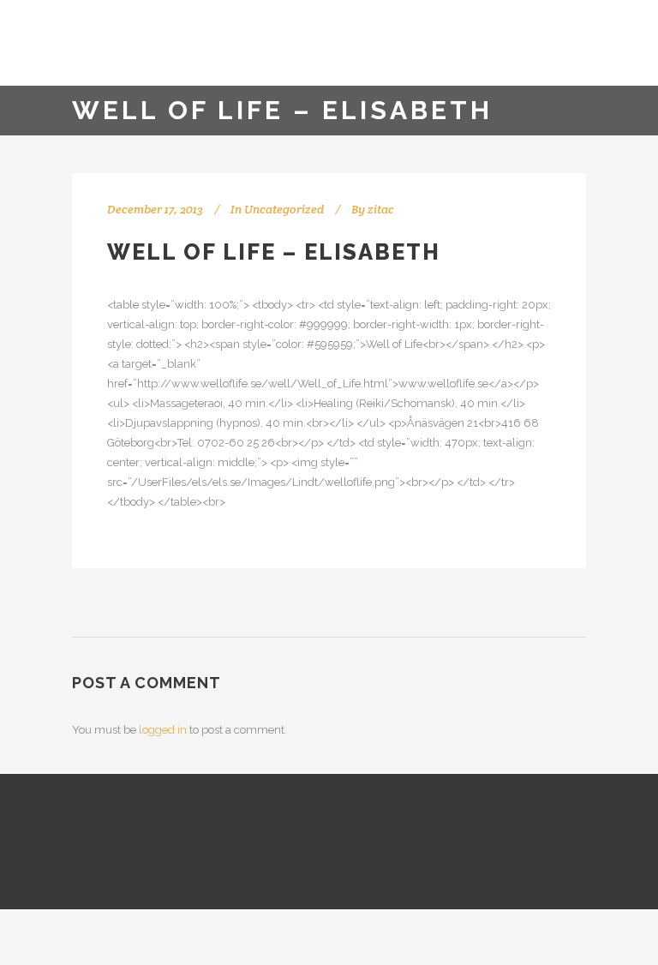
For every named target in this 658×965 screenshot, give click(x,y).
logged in (163, 729)
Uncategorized (284, 209)
